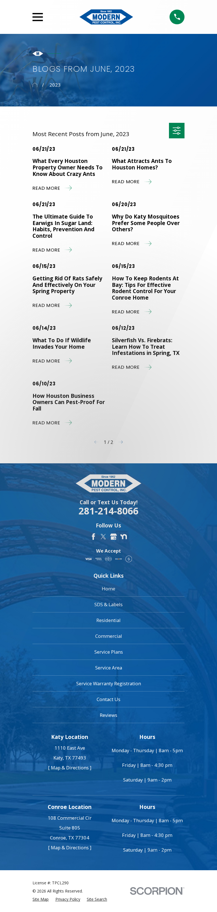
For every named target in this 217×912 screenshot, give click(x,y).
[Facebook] (93, 536)
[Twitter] (103, 536)
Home (108, 588)
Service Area (108, 667)
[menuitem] (40, 899)
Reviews (108, 715)
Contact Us (108, 699)
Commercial (108, 636)
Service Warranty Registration (108, 683)
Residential (108, 620)
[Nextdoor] (123, 536)
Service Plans (108, 652)
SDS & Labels (108, 604)
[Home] (106, 17)
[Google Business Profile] (113, 536)
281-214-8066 (108, 511)
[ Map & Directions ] (69, 767)
